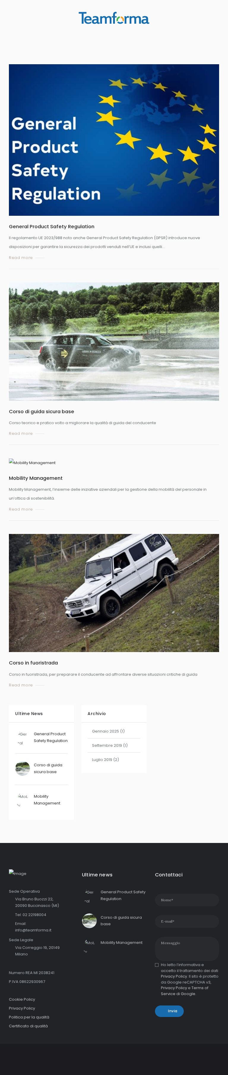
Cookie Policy (22, 999)
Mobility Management (36, 478)
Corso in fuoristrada (33, 662)
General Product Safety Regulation (51, 226)
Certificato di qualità (28, 1026)
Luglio (102, 759)
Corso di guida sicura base (41, 411)
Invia (173, 1011)
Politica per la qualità (29, 1017)
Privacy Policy (22, 1008)
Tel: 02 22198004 (30, 915)
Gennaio (105, 731)
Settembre (107, 745)
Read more (21, 257)
